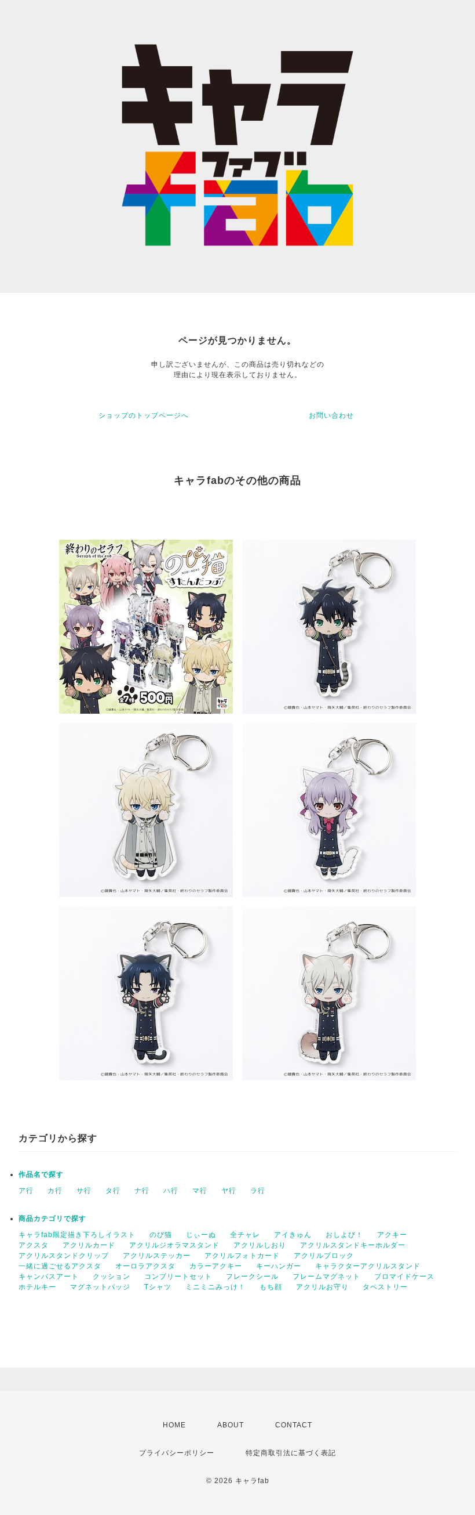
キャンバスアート (49, 1276)
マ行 (199, 1191)
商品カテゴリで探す (52, 1218)
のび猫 (160, 1235)
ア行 (26, 1191)
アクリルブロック (324, 1256)
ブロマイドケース (404, 1276)
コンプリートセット (178, 1276)
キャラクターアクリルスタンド (368, 1266)
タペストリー (385, 1287)
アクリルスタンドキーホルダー (352, 1245)
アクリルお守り (322, 1287)
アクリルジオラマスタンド (174, 1245)
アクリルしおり (259, 1245)
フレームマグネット (326, 1276)
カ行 (55, 1191)
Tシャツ (157, 1287)
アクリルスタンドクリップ (64, 1256)
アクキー (392, 1235)
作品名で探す (41, 1174)
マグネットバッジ (100, 1287)
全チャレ (245, 1235)
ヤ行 (228, 1191)
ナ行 (141, 1191)
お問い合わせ (331, 415)
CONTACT (293, 1425)
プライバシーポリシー (176, 1453)
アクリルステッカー (157, 1256)
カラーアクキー (215, 1266)
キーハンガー (278, 1266)
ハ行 (170, 1191)
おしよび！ (344, 1235)
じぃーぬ (201, 1235)
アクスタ (34, 1245)
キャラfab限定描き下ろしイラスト (77, 1235)
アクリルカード (89, 1245)
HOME (174, 1425)
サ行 (84, 1191)
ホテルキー (37, 1287)
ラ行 (257, 1191)
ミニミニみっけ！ (215, 1287)
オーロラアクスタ (145, 1266)
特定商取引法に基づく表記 (291, 1453)
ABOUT (230, 1425)
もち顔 (271, 1287)
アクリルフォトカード (242, 1256)
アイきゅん (293, 1235)
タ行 (112, 1191)
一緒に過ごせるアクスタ (60, 1266)
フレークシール (252, 1276)
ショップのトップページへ (143, 415)
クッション (111, 1276)
